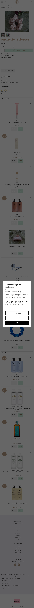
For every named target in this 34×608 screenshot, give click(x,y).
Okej (17, 322)
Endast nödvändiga (17, 318)
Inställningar (17, 313)
